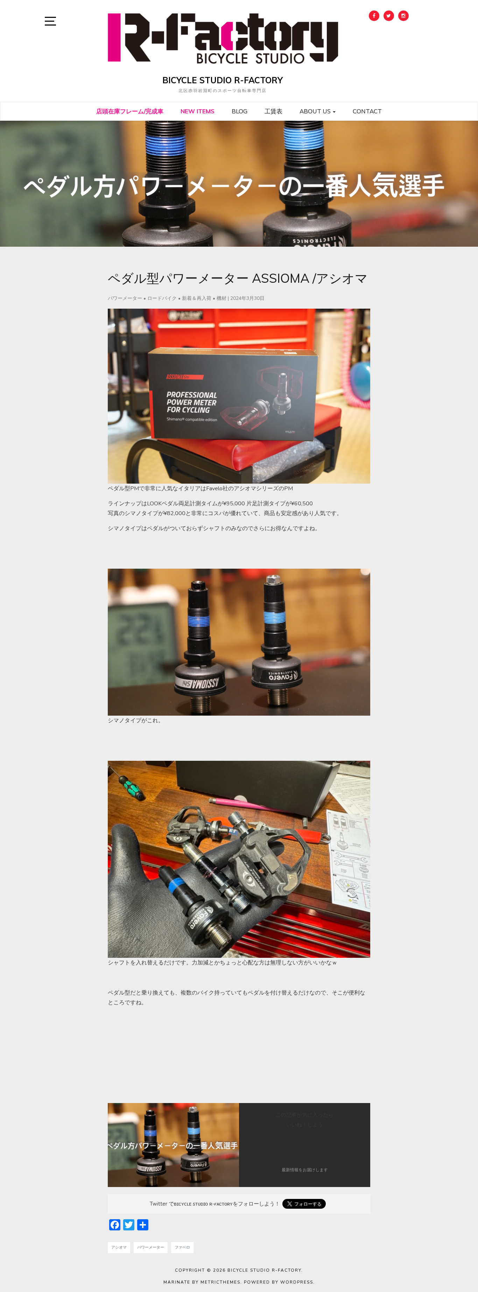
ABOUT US (316, 111)
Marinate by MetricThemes (201, 1282)
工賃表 (273, 111)
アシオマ (119, 1247)
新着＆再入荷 (196, 298)
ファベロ (182, 1247)
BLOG (239, 111)
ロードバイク (162, 298)
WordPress (296, 1282)
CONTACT (367, 111)
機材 (221, 298)
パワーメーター (125, 298)
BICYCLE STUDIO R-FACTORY (222, 80)
